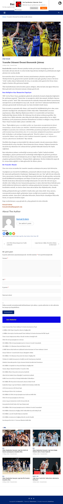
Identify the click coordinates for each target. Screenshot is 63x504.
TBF (37, 236)
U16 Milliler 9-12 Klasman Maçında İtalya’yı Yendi (16, 346)
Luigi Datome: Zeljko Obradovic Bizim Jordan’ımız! (45, 244)
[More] (13, 233)
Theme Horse (33, 501)
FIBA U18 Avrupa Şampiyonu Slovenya (13, 397)
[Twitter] (33, 498)
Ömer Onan (33, 236)
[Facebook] (4, 233)
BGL (5, 427)
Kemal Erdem (13, 65)
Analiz (34, 476)
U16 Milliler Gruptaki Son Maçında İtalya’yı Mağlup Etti (17, 365)
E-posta (5, 287)
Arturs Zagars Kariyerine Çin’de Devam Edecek (15, 401)
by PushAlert (19, 9)
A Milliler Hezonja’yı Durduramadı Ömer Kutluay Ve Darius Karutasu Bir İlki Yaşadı (25, 333)
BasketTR (20, 501)
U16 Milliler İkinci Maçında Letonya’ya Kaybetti (15, 372)
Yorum (5, 258)
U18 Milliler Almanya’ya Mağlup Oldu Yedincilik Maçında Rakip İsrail (21, 410)
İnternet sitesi (7, 295)
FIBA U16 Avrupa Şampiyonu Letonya (13, 339)
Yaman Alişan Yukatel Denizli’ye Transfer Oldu (15, 369)
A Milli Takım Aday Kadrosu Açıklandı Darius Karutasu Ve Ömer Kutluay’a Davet (25, 349)
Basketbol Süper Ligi (16, 236)
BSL (22, 236)
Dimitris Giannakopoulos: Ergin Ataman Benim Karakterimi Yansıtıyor (22, 362)
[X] (7, 233)
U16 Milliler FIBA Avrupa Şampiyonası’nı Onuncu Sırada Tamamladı (21, 343)
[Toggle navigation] (4, 13)
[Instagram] (31, 498)
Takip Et (44, 8)
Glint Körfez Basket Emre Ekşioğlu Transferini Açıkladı (18, 375)
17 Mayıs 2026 (5, 454)
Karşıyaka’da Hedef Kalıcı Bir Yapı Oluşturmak (15, 404)
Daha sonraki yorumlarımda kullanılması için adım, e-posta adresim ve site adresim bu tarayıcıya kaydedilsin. (30, 306)
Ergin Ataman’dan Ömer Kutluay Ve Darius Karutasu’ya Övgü (19, 327)
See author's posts (25, 223)
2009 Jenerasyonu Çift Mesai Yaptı (12, 388)
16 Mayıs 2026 (36, 454)
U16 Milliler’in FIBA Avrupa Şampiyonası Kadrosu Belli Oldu (19, 394)
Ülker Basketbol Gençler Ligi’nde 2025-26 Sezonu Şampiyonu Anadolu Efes (15, 451)
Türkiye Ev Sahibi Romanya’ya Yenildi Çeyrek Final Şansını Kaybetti (21, 359)
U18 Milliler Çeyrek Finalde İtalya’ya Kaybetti (15, 414)
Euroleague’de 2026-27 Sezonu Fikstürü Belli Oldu (16, 420)
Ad (3, 279)
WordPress (51, 501)
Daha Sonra (34, 8)
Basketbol (7, 236)
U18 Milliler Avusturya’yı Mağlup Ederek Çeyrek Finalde (18, 417)
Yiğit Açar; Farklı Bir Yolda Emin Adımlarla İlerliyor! (46, 479)
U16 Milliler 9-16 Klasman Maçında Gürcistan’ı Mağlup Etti (18, 356)
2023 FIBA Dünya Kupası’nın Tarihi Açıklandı (16, 244)
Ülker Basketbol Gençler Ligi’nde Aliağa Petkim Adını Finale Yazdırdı (45, 451)
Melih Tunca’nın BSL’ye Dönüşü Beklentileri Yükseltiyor (18, 378)
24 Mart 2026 (36, 482)
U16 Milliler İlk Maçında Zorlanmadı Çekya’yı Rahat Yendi (18, 381)
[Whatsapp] (10, 233)
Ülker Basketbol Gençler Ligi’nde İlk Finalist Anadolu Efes (16, 479)
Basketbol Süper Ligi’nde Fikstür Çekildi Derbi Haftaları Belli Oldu (21, 385)
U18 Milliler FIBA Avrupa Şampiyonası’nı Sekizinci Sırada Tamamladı (22, 407)
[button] (60, 3)
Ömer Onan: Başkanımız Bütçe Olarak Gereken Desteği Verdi (19, 336)
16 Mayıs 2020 (5, 65)
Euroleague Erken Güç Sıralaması (12, 391)
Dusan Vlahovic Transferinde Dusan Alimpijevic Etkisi (17, 352)
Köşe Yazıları (6, 59)
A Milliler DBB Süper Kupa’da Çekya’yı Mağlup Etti (16, 330)
